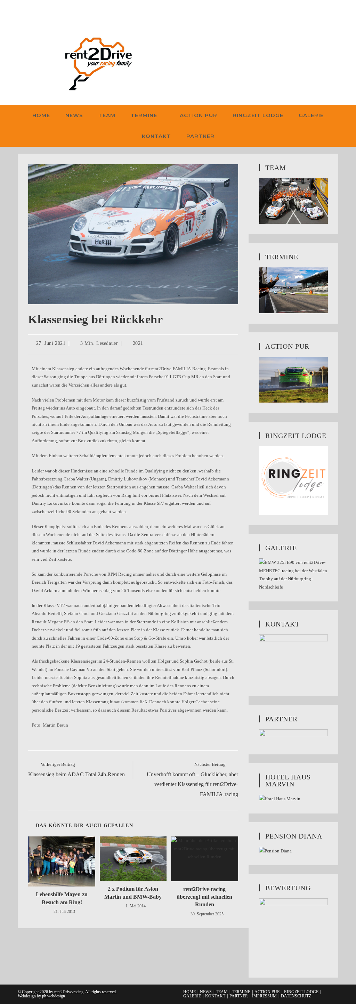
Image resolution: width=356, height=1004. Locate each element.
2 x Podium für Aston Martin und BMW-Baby (133, 892)
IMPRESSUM (264, 996)
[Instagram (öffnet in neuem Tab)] (31, 11)
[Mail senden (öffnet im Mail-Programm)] (53, 11)
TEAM (222, 991)
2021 (138, 343)
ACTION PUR (267, 991)
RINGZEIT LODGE (301, 991)
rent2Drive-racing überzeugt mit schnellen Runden (204, 897)
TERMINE (241, 991)
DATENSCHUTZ (296, 996)
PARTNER (238, 996)
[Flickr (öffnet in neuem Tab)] (42, 11)
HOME (189, 991)
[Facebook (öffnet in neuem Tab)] (22, 11)
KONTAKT (215, 996)
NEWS (206, 991)
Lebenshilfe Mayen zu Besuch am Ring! (62, 898)
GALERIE (192, 996)
